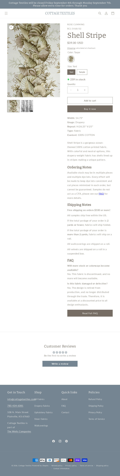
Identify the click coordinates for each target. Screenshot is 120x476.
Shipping (71, 48)
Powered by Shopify (40, 465)
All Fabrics (39, 399)
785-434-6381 (15, 405)
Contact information (61, 468)
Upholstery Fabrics (43, 412)
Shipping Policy (96, 406)
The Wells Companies (19, 431)
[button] (6, 13)
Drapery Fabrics (42, 406)
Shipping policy (102, 465)
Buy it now (90, 109)
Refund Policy (95, 399)
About (64, 399)
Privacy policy (71, 465)
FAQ (101, 193)
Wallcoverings (41, 425)
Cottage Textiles (25, 465)
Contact (65, 412)
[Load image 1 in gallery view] (13, 106)
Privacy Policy (95, 412)
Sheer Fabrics (41, 419)
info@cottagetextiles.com (21, 399)
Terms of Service (97, 419)
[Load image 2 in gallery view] (27, 106)
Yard (71, 72)
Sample (82, 72)
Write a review (60, 363)
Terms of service (86, 465)
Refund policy (57, 465)
